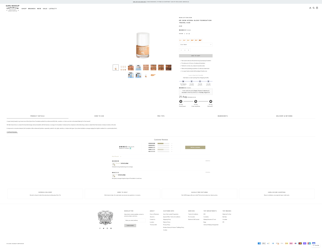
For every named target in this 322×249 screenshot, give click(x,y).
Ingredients (223, 116)
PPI (223, 222)
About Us (152, 217)
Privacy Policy (166, 225)
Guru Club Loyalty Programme (170, 214)
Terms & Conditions (193, 214)
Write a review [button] (195, 147)
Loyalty (53, 9)
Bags (205, 222)
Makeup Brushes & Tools (210, 219)
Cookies (165, 230)
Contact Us (152, 219)
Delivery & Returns (284, 116)
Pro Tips (161, 116)
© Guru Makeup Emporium (15, 243)
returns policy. (214, 195)
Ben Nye (225, 217)
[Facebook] (184, 33)
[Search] (314, 8)
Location (152, 222)
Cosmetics (206, 217)
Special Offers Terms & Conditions (171, 217)
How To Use (99, 116)
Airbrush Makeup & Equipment (211, 225)
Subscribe (130, 225)
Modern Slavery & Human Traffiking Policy (173, 227)
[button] (182, 30)
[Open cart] (317, 8)
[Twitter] (186, 33)
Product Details (38, 116)
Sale (45, 9)
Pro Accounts (191, 217)
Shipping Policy (167, 219)
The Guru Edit (153, 225)
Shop (24, 9)
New (39, 9)
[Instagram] (107, 228)
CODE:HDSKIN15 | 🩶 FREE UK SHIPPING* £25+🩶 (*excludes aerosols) (161, 1)
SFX (204, 214)
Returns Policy (166, 222)
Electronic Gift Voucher (193, 219)
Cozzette (225, 219)
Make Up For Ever (185, 17)
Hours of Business (154, 214)
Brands (32, 9)
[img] (115, 161)
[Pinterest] (189, 33)
